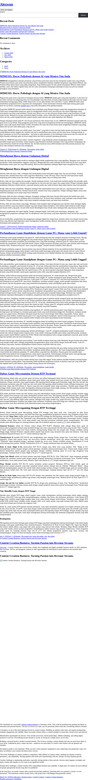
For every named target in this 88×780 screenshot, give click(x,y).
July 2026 (7, 55)
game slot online (38, 536)
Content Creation (38, 777)
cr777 (64, 422)
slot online (51, 536)
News (6, 68)
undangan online (42, 226)
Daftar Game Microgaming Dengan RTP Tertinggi (17, 31)
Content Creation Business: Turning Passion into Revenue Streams (22, 33)
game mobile (49, 367)
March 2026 (8, 57)
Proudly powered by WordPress (11, 779)
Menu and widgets (6, 10)
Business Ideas (27, 777)
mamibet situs (25, 106)
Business (18, 777)
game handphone (38, 367)
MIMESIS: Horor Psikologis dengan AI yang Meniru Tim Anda (21, 26)
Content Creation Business (54, 777)
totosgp (17, 251)
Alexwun (6, 4)
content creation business (29, 724)
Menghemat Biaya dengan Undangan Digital (15, 28)
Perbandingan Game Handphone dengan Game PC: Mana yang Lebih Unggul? (27, 30)
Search (2, 12)
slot (45, 536)
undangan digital (30, 226)
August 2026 (8, 53)
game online (40, 149)
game (6, 66)
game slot (28, 536)
